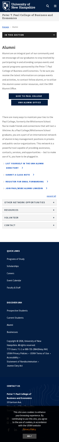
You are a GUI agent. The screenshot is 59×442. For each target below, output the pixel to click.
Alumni (10, 324)
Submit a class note (18, 174)
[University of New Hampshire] (21, 5)
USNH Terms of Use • (40, 353)
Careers (10, 273)
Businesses (12, 332)
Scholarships (13, 266)
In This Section (14, 34)
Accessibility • (14, 357)
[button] (51, 196)
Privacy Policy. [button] (29, 429)
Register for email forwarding (25, 181)
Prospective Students (17, 310)
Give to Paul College (29, 96)
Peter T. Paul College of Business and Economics (27, 16)
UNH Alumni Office (29, 102)
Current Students (15, 317)
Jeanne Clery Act (15, 365)
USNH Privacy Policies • (18, 353)
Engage (5, 27)
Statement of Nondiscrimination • (23, 361)
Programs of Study (16, 259)
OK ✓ (29, 436)
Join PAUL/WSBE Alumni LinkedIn (24, 188)
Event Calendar (14, 280)
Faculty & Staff (13, 287)
